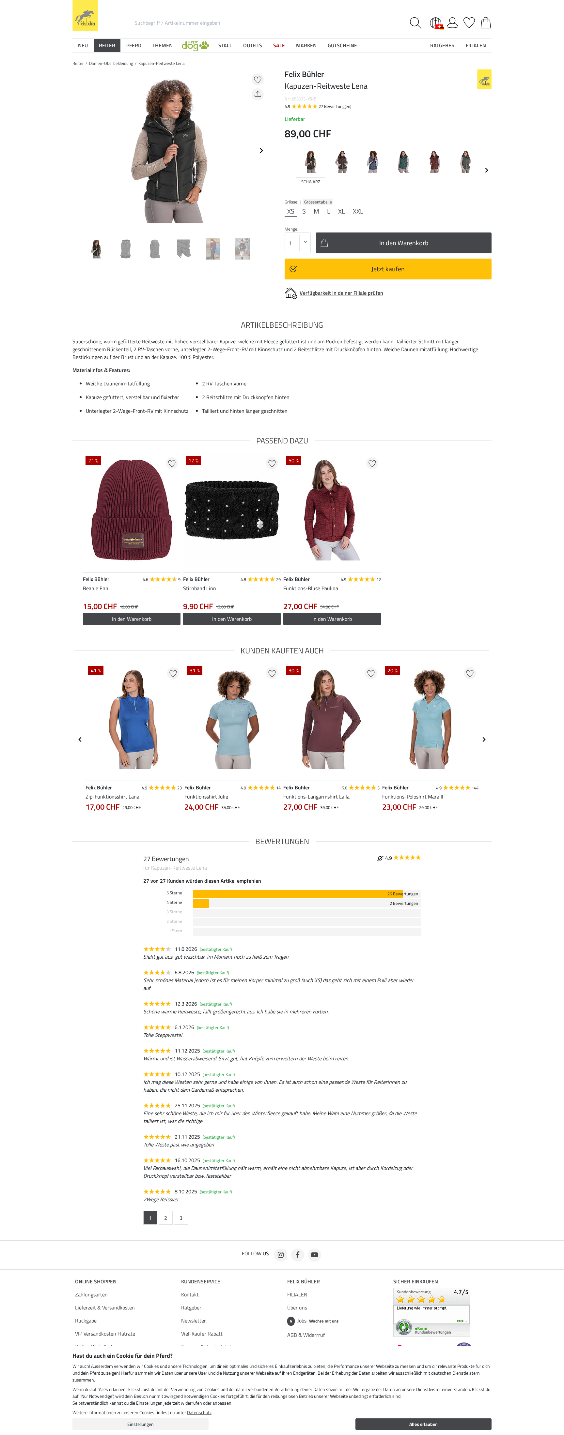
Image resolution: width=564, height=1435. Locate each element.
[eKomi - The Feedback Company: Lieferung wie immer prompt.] (431, 1312)
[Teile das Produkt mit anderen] (258, 94)
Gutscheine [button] (342, 45)
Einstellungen (140, 1424)
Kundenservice (200, 1281)
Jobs (314, 1320)
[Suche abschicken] (417, 23)
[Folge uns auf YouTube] (314, 1255)
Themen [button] (162, 45)
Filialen (476, 45)
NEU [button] (83, 45)
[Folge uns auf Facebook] (297, 1255)
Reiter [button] (107, 45)
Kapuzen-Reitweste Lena (161, 63)
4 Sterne (174, 902)
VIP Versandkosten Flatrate (105, 1334)
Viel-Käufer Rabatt (202, 1334)
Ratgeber (191, 1307)
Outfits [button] (252, 45)
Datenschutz (199, 1412)
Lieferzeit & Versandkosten (105, 1307)
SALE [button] (279, 45)
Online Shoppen (96, 1281)
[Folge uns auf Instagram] (280, 1255)
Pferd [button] (133, 45)
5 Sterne (174, 893)
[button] (195, 45)
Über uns (297, 1307)
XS (290, 211)
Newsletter (193, 1320)
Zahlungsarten (91, 1294)
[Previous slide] (77, 150)
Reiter (78, 63)
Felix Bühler (303, 1281)
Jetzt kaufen (388, 269)
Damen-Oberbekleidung (111, 63)
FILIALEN (297, 1294)
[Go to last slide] (80, 739)
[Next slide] (261, 150)
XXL (358, 211)
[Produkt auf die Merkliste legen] (258, 79)
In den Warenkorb (332, 619)
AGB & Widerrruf (306, 1335)
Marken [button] (306, 45)
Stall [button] (225, 45)
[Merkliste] (469, 21)
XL (341, 211)
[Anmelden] (452, 21)
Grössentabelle (318, 202)
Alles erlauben (423, 1424)
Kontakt (190, 1294)
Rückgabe (86, 1320)
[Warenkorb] (486, 21)
